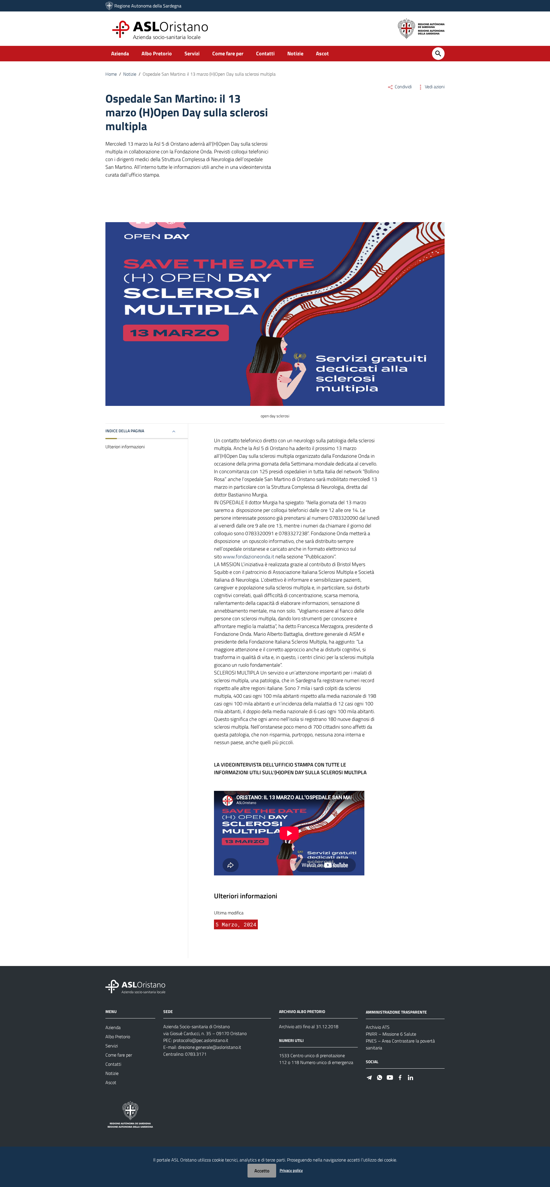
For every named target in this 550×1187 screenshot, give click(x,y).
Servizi (192, 53)
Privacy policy (291, 1170)
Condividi (403, 86)
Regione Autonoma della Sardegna (147, 5)
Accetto (261, 1170)
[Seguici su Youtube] (389, 1077)
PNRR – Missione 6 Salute (391, 1033)
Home (111, 74)
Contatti (265, 53)
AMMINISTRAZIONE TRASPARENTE (396, 1012)
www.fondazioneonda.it (248, 556)
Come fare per (227, 53)
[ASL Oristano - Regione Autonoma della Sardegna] (135, 986)
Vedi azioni (434, 86)
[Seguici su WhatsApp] (379, 1077)
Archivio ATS (378, 1027)
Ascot (322, 53)
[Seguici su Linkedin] (410, 1077)
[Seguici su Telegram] (369, 1077)
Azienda (120, 53)
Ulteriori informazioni (125, 446)
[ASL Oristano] (109, 5)
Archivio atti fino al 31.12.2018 (308, 1026)
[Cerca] (438, 53)
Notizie (295, 53)
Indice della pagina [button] (124, 431)
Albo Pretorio (157, 53)
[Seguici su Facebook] (400, 1077)
